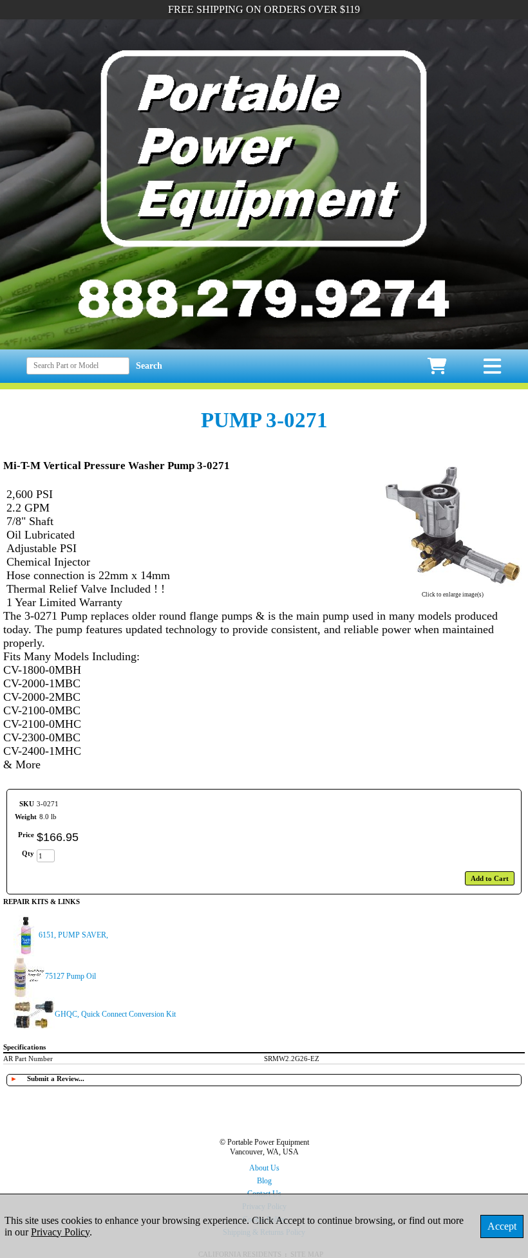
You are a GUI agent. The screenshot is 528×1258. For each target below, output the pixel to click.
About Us (264, 1167)
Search (149, 366)
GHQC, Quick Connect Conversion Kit (115, 1014)
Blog (264, 1180)
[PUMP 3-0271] (453, 586)
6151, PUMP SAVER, (73, 934)
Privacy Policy (60, 1231)
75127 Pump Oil (70, 976)
